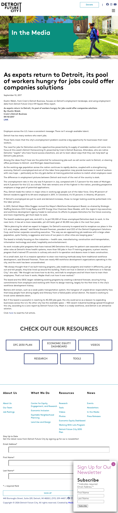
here (11, 313)
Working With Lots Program (72, 425)
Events (90, 403)
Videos (95, 345)
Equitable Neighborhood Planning (42, 416)
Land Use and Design (41, 422)
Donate (89, 5)
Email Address (10, 444)
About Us (10, 393)
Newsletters (92, 408)
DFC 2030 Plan (22, 345)
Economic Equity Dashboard (59, 345)
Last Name (8, 471)
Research (40, 359)
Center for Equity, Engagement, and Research (44, 404)
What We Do (40, 393)
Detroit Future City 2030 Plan (70, 430)
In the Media (93, 412)
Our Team (7, 408)
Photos (62, 416)
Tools (77, 359)
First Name (8, 457)
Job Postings (9, 412)
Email (80, 487)
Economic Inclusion (40, 411)
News (91, 393)
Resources (66, 393)
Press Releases (94, 416)
